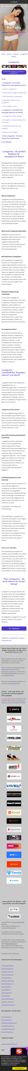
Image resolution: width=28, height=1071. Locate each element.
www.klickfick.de (6, 996)
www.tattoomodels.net (7, 968)
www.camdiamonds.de (18, 922)
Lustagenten (24, 54)
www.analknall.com (7, 993)
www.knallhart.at (6, 990)
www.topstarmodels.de (8, 965)
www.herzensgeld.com (7, 1032)
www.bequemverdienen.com (9, 1023)
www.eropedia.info (10, 943)
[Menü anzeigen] (25, 6)
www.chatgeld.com (6, 1017)
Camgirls (21, 638)
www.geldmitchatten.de (8, 1026)
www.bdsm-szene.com (7, 971)
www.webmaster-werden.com (9, 1044)
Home (3, 54)
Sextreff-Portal (13, 638)
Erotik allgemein (6, 640)
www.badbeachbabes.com (8, 1005)
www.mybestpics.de (7, 1020)
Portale (9, 54)
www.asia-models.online (8, 981)
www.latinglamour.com (8, 984)
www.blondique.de (6, 978)
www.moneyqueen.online (8, 1029)
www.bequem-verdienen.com (9, 671)
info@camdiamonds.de (13, 683)
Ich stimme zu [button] (19, 1068)
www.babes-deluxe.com (8, 1002)
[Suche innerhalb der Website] (2, 6)
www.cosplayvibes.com (8, 974)
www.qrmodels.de (6, 987)
